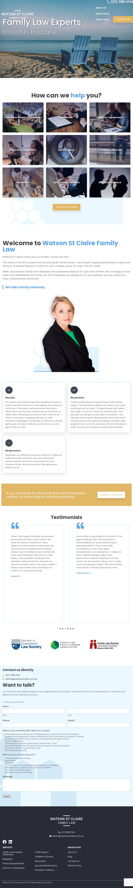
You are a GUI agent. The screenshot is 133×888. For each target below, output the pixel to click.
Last (70, 715)
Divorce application (14, 741)
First (4, 715)
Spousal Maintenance (66, 182)
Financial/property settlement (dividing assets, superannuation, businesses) (42, 734)
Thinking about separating (17, 758)
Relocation (22, 182)
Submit (6, 796)
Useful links (102, 19)
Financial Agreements (110, 117)
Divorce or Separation (23, 149)
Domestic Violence (110, 182)
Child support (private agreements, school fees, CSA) (31, 743)
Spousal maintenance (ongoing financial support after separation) (37, 746)
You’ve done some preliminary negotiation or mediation (32, 765)
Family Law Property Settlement (23, 117)
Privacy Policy (74, 865)
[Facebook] (4, 842)
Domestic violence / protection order (23, 748)
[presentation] (60, 628)
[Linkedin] (10, 842)
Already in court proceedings (19, 772)
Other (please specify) (16, 750)
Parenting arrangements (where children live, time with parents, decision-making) (44, 736)
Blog (70, 856)
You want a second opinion (18, 770)
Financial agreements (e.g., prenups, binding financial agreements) (37, 739)
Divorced (9, 763)
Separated (10, 760)
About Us (101, 7)
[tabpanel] (33, 573)
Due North (48, 882)
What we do (102, 13)
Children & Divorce (110, 149)
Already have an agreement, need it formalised (28, 767)
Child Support (66, 149)
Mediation (66, 117)
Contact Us (73, 861)
